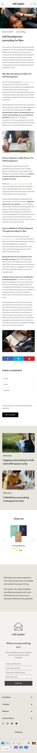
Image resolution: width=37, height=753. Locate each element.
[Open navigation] (3, 4)
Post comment (10, 415)
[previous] (4, 539)
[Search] (31, 4)
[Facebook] (3, 723)
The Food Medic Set (18, 546)
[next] (33, 539)
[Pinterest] (12, 723)
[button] (15, 548)
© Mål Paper (18, 732)
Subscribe (18, 683)
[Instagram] (7, 723)
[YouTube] (16, 723)
